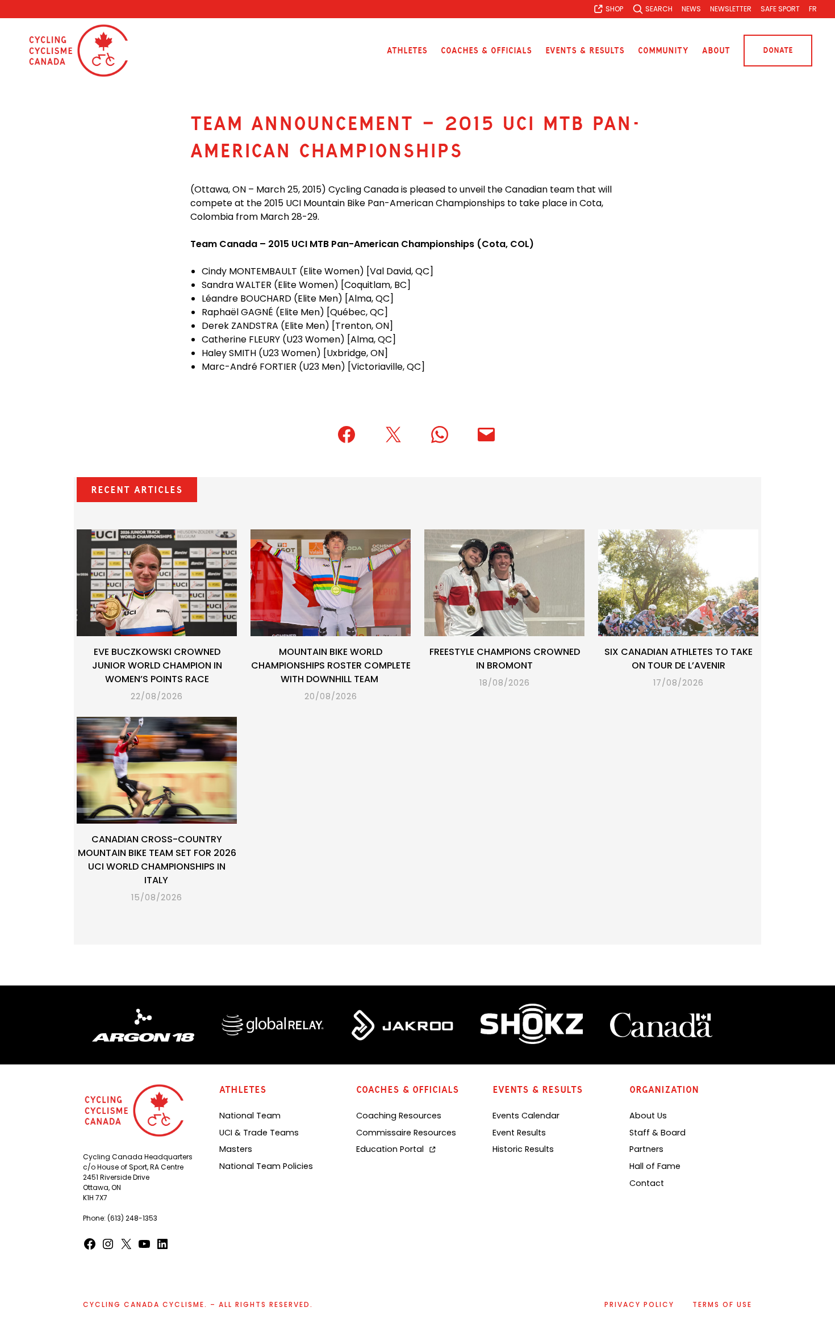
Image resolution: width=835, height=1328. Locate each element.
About (716, 51)
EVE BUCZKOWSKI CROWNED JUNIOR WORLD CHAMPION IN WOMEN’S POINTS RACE (157, 665)
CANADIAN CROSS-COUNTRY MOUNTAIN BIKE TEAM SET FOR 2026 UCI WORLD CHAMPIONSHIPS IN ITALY (157, 860)
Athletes (407, 51)
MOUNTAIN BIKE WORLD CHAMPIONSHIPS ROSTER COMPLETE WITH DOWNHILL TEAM (331, 665)
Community (663, 51)
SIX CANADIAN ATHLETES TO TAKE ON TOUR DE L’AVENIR (678, 658)
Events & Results (584, 51)
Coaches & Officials (486, 51)
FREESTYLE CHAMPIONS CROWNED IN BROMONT (504, 658)
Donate (778, 50)
